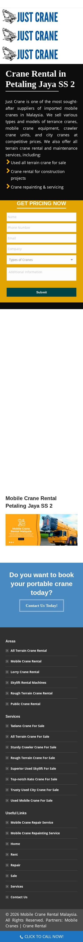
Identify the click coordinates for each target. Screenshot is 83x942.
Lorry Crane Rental (25, 672)
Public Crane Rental (25, 704)
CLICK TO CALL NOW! (44, 936)
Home (15, 844)
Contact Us (19, 897)
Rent (14, 854)
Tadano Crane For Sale (27, 726)
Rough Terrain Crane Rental (31, 693)
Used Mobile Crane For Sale (31, 800)
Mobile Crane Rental (26, 661)
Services (17, 886)
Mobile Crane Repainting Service (35, 833)
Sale (14, 876)
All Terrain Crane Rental (29, 650)
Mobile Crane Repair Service (32, 822)
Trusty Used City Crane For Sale (35, 790)
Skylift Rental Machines (28, 682)
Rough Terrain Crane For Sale (33, 758)
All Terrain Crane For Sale (30, 736)
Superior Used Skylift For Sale (33, 768)
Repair (15, 865)
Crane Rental (34, 925)
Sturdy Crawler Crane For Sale (33, 747)
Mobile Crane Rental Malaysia (48, 914)
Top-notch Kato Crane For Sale (34, 779)
